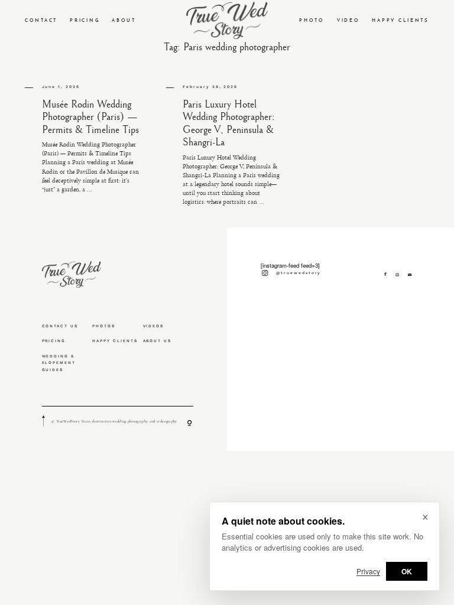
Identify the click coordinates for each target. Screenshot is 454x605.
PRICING (84, 20)
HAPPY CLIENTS (400, 20)
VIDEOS (153, 326)
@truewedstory (298, 273)
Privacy (368, 571)
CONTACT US (60, 326)
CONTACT (41, 20)
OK (406, 571)
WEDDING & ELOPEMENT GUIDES (59, 363)
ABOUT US (157, 341)
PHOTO (312, 20)
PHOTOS (103, 326)
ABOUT (124, 20)
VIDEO (348, 20)
